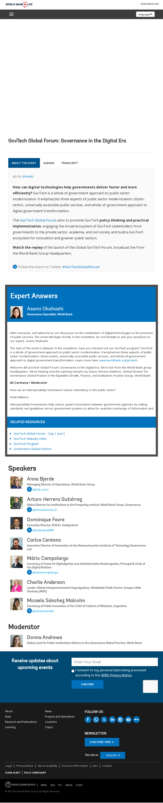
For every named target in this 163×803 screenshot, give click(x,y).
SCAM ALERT (12, 772)
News (48, 711)
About (9, 711)
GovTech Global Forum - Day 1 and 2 (39, 434)
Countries (51, 722)
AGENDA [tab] (48, 163)
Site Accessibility (47, 766)
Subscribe (87, 684)
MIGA (69, 785)
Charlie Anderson (46, 582)
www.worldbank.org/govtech (119, 360)
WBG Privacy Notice (116, 675)
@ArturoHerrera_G (44, 510)
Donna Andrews (44, 637)
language (144, 14)
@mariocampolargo (45, 572)
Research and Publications (21, 722)
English (111, 755)
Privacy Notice (24, 766)
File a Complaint (35, 772)
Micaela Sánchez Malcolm (56, 600)
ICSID (79, 785)
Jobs (95, 766)
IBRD (44, 785)
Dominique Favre (46, 520)
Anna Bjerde (40, 479)
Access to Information (75, 766)
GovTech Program (26, 444)
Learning (10, 727)
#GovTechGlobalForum (81, 267)
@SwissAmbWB (43, 530)
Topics (49, 727)
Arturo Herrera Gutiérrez (54, 499)
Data (8, 716)
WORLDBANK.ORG (150, 4)
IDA (52, 785)
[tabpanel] (81, 220)
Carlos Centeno (44, 540)
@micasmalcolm (43, 611)
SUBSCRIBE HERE (100, 742)
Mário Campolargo (48, 558)
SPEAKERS (28, 176)
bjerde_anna (40, 489)
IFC (60, 785)
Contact (107, 766)
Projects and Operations (59, 716)
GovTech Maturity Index (30, 439)
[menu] (11, 14)
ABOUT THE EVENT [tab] (24, 163)
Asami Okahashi (45, 309)
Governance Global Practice (33, 449)
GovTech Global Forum (38, 220)
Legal (9, 766)
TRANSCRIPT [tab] (69, 163)
